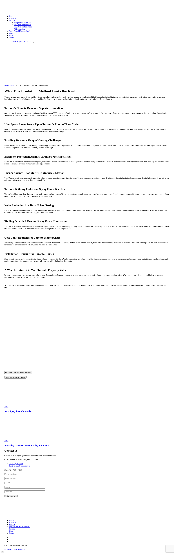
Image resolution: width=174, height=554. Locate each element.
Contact (12, 37)
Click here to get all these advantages (18, 372)
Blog (11, 35)
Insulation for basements (23, 27)
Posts (12, 85)
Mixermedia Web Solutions (14, 549)
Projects (12, 33)
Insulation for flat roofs (22, 25)
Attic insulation (19, 29)
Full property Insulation (22, 23)
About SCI (13, 18)
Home (11, 16)
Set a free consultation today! (15, 377)
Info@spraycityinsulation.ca (19, 466)
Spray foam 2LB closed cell (19, 31)
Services (12, 20)
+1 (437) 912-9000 (20, 41)
